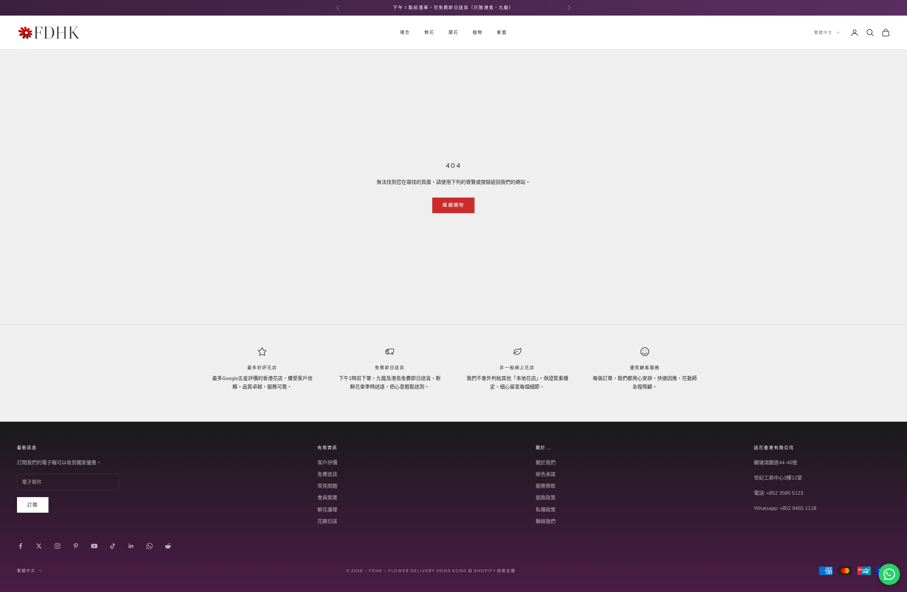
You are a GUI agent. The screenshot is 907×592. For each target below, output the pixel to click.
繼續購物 (453, 205)
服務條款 (546, 486)
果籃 (502, 32)
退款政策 (546, 497)
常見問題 (327, 486)
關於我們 (546, 462)
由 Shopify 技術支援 (492, 570)
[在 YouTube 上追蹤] (94, 546)
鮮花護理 (327, 509)
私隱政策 (546, 509)
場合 (405, 32)
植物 (478, 32)
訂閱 (32, 505)
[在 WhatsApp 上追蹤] (149, 546)
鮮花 (429, 32)
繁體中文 (823, 32)
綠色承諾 (546, 474)
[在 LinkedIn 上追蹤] (131, 546)
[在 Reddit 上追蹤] (167, 546)
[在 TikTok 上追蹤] (112, 546)
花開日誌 (327, 521)
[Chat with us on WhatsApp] (889, 574)
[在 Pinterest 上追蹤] (75, 546)
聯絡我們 (546, 521)
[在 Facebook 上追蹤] (20, 546)
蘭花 (453, 32)
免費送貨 (327, 474)
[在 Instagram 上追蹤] (57, 546)
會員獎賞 (327, 497)
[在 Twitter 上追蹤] (39, 546)
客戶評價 (327, 462)
